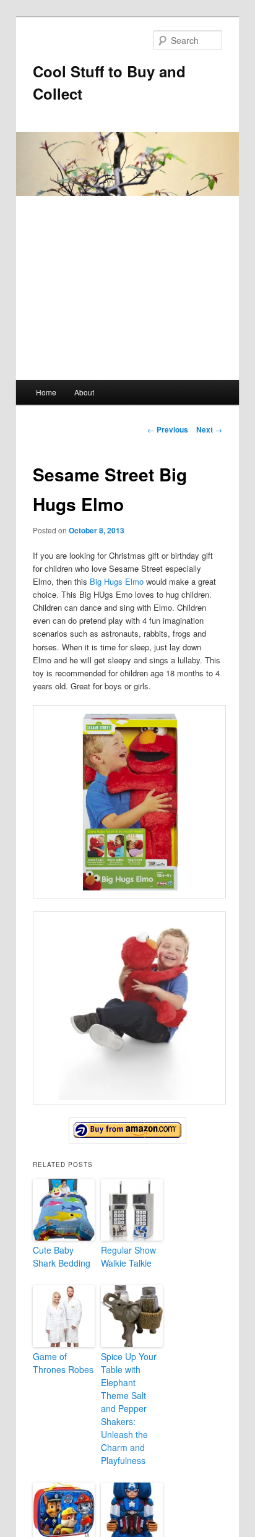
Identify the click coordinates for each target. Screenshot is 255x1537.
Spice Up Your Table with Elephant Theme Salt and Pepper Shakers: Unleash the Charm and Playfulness (129, 1408)
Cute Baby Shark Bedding (61, 1256)
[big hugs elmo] (127, 1130)
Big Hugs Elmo (117, 581)
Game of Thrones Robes (63, 1363)
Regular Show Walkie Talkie (128, 1256)
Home (46, 392)
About (84, 392)
